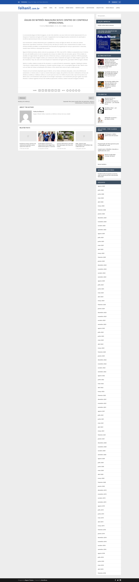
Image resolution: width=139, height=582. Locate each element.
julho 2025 (101, 237)
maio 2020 (101, 470)
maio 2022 (101, 383)
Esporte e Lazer (80, 8)
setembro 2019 (102, 502)
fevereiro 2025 (102, 257)
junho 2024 (101, 289)
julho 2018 (101, 557)
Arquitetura (100, 8)
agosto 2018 (101, 553)
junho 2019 (101, 514)
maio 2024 (101, 293)
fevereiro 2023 (102, 352)
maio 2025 (101, 245)
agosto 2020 (101, 458)
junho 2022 (101, 379)
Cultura (61, 8)
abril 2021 (100, 427)
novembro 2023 (102, 316)
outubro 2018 (101, 545)
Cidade (45, 8)
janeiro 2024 (101, 308)
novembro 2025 (102, 221)
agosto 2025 (101, 233)
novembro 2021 (102, 403)
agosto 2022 (101, 375)
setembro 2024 (102, 277)
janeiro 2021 (101, 439)
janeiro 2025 (101, 261)
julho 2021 (101, 415)
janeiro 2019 (101, 533)
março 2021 (101, 431)
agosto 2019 (101, 506)
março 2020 (101, 478)
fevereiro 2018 (102, 573)
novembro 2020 (102, 447)
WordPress (44, 580)
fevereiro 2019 (102, 529)
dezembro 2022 (102, 360)
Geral (50, 8)
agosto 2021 (101, 411)
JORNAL (118, 8)
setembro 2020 (102, 454)
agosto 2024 (101, 281)
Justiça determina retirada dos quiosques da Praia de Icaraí (65, 145)
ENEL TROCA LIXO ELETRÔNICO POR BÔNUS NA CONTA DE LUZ (84, 145)
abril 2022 (100, 387)
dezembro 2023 (102, 312)
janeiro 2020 (101, 486)
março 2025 (101, 253)
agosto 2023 (101, 328)
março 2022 (101, 391)
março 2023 (101, 348)
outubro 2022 (101, 368)
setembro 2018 (102, 549)
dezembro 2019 (102, 490)
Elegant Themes (29, 580)
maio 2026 (101, 198)
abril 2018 (100, 569)
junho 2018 (101, 561)
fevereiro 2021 (102, 435)
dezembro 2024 (102, 265)
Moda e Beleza (110, 8)
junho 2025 (101, 241)
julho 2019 (101, 510)
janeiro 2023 (101, 356)
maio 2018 (101, 565)
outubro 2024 (101, 273)
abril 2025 (100, 249)
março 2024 (101, 300)
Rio (55, 8)
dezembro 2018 (102, 537)
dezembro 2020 (102, 443)
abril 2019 (100, 522)
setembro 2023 (102, 324)
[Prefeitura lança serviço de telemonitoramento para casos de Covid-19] (28, 136)
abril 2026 (100, 202)
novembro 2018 (102, 541)
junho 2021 (101, 419)
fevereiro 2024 (102, 304)
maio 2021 (101, 423)
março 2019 (101, 525)
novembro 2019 (102, 494)
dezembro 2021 (102, 399)
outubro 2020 (101, 450)
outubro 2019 (101, 498)
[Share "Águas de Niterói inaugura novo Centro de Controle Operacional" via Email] (55, 90)
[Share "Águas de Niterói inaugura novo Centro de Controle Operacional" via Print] (58, 90)
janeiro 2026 (101, 214)
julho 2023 (101, 332)
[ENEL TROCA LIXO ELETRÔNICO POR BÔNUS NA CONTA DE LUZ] (84, 136)
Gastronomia (90, 8)
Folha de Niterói (49, 26)
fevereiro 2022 (102, 395)
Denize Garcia (69, 8)
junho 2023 (101, 336)
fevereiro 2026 (102, 210)
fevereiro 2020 (102, 482)
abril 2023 (100, 344)
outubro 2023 (101, 320)
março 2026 (101, 206)
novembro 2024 (102, 269)
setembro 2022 (102, 371)
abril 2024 (100, 296)
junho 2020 (101, 466)
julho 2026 (101, 190)
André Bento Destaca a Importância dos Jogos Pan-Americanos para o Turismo (46, 145)
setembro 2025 (102, 229)
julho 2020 (101, 462)
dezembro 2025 (102, 218)
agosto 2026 (101, 186)
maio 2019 (101, 518)
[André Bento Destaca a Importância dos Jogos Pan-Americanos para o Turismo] (46, 136)
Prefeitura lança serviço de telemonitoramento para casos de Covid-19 (28, 145)
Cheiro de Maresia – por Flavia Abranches (38, 2)
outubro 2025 (101, 225)
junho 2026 (101, 194)
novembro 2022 (102, 364)
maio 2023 (101, 340)
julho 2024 (101, 285)
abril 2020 (100, 474)
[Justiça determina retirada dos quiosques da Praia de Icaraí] (65, 136)
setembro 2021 (102, 407)
